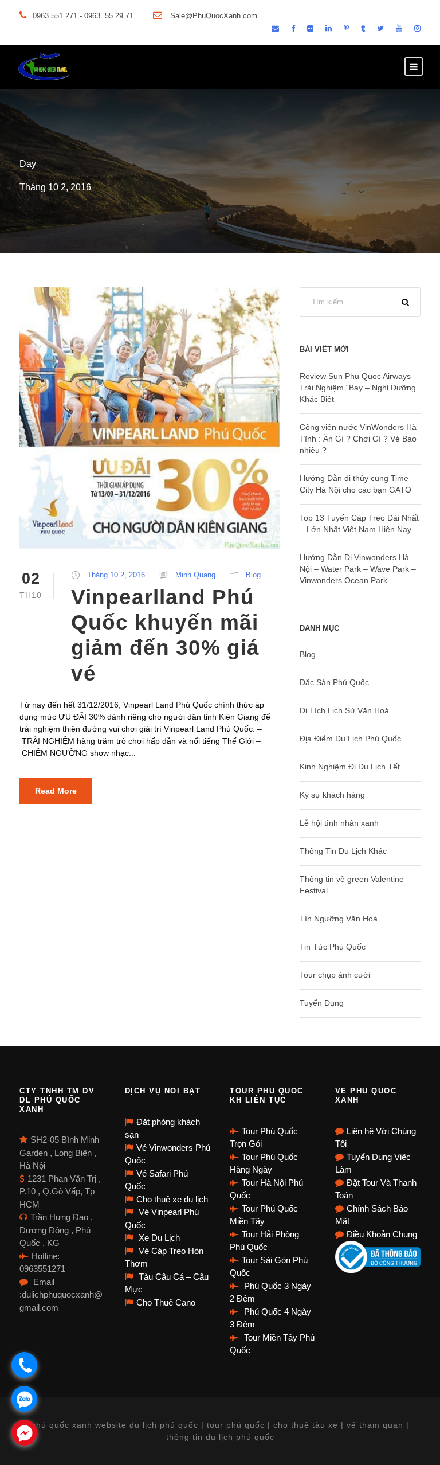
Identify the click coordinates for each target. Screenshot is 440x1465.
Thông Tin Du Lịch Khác (343, 850)
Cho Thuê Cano (165, 1302)
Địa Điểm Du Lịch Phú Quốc (350, 738)
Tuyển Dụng (322, 1002)
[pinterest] (346, 28)
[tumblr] (363, 28)
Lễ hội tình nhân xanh (339, 822)
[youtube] (399, 28)
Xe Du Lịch (158, 1238)
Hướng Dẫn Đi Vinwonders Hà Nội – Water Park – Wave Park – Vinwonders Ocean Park (358, 569)
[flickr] (310, 28)
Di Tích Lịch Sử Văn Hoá (344, 710)
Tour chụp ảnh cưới (335, 974)
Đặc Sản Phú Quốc (334, 682)
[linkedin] (328, 28)
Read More (56, 790)
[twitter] (380, 28)
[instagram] (417, 28)
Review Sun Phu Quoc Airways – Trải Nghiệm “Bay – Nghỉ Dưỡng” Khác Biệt (359, 388)
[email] (275, 28)
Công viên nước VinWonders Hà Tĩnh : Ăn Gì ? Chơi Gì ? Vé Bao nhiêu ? (358, 439)
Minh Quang (195, 575)
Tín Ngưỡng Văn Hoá (339, 918)
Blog (253, 575)
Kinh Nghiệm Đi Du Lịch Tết (350, 766)
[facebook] (293, 28)
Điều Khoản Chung (382, 1234)
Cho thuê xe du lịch (172, 1199)
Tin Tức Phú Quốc (333, 946)
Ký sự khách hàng (332, 794)
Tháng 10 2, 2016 (116, 575)
